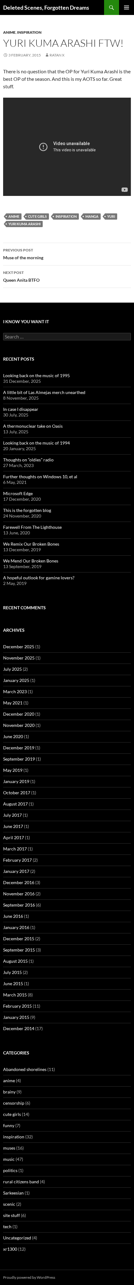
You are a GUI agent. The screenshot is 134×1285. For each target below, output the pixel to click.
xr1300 (10, 1249)
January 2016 (16, 927)
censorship (13, 1103)
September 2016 (19, 905)
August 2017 (15, 803)
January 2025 (16, 680)
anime (9, 32)
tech (7, 1226)
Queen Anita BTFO (21, 276)
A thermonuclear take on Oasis (33, 426)
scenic (9, 1204)
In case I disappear (20, 409)
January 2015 (16, 1017)
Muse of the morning (23, 254)
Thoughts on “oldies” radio (28, 459)
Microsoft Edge (18, 493)
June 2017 (13, 826)
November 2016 (19, 893)
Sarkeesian (13, 1192)
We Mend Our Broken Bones (30, 560)
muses (9, 1148)
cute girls (37, 216)
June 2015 (13, 983)
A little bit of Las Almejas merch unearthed (44, 392)
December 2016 (18, 882)
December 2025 (18, 646)
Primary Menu (126, 7)
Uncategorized (17, 1237)
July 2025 (12, 669)
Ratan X (57, 55)
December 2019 (18, 747)
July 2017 (12, 815)
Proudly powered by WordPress (29, 1277)
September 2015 (19, 949)
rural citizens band (21, 1181)
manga (91, 216)
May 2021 (12, 702)
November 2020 (19, 725)
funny (8, 1125)
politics (10, 1170)
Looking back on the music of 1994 (36, 442)
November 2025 (19, 657)
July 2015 (12, 972)
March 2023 (15, 691)
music (9, 1159)
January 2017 (16, 871)
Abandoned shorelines (24, 1069)
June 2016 (13, 916)
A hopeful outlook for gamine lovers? (38, 577)
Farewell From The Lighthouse (32, 527)
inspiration (29, 32)
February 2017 (17, 860)
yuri (111, 216)
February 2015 (17, 1006)
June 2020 (13, 736)
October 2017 (16, 792)
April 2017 (13, 837)
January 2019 (16, 781)
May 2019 (12, 770)
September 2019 (19, 759)
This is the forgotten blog (27, 510)
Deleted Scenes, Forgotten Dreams (46, 7)
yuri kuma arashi (24, 224)
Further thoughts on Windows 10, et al (40, 476)
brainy (9, 1091)
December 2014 (18, 1028)
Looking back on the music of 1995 (36, 375)
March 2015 (15, 994)
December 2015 (18, 938)
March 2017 (15, 848)
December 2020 (18, 714)
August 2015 (15, 961)
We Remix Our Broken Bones (31, 544)
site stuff (11, 1215)
